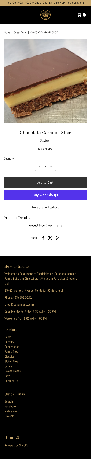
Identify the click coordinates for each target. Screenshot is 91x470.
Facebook (10, 406)
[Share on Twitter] (50, 237)
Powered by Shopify (16, 445)
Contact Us (11, 381)
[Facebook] (6, 438)
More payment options (45, 207)
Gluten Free (11, 361)
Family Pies (11, 351)
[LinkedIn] (11, 438)
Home (7, 32)
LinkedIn (9, 416)
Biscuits (9, 356)
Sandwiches (11, 347)
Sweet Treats (20, 32)
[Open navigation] (7, 15)
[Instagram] (17, 438)
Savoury (9, 342)
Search (8, 401)
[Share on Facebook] (43, 237)
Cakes (8, 366)
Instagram (10, 411)
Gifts (7, 376)
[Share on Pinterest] (57, 237)
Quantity (9, 158)
